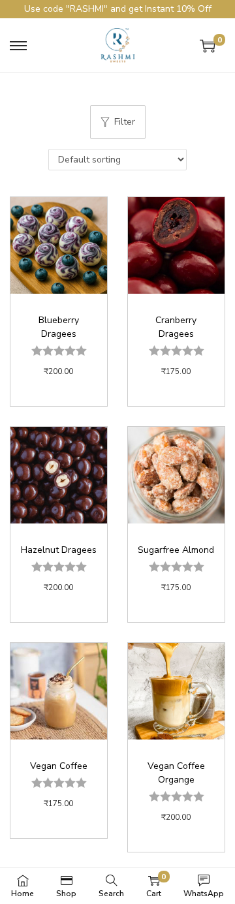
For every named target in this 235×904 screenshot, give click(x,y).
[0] (207, 46)
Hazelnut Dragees (59, 550)
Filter (124, 122)
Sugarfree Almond (176, 550)
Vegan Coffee (58, 766)
